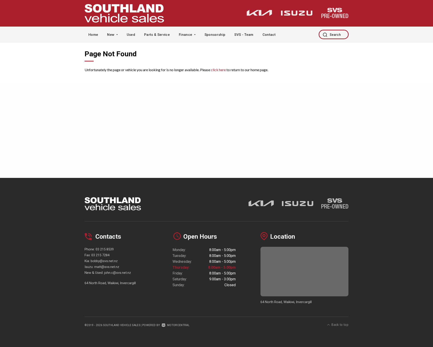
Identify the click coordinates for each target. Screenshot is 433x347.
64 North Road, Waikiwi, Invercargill (110, 283)
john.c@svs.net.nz (117, 273)
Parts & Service (157, 35)
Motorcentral (178, 325)
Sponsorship (215, 35)
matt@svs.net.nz (106, 267)
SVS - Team (243, 35)
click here (218, 70)
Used (131, 35)
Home (93, 35)
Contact (269, 35)
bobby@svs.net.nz (104, 261)
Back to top (340, 325)
